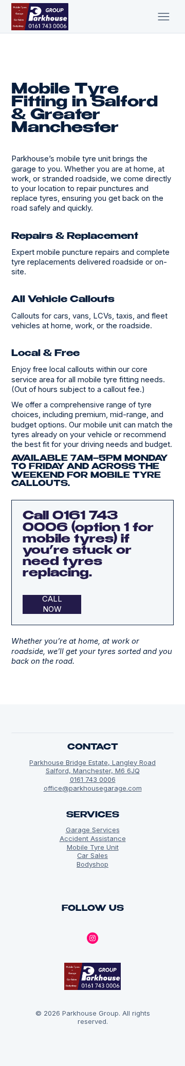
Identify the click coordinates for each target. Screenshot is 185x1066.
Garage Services (93, 830)
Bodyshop (92, 864)
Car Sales (92, 855)
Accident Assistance (93, 838)
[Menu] (164, 16)
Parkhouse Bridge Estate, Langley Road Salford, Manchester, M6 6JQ (92, 766)
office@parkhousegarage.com (93, 788)
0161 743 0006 (93, 779)
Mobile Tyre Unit (93, 847)
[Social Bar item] (92, 938)
